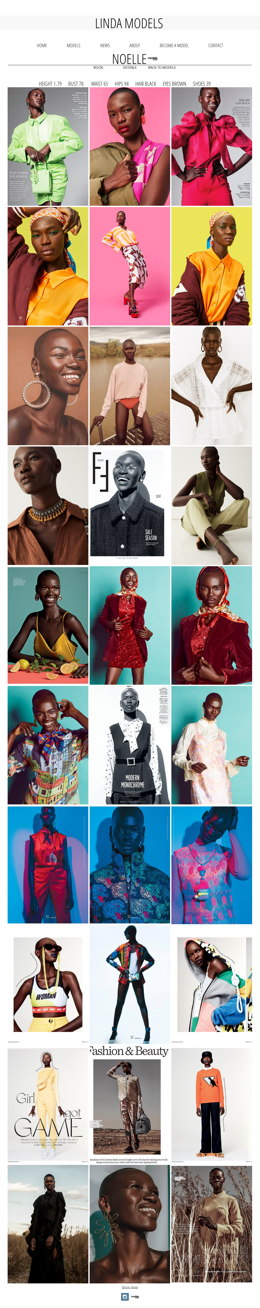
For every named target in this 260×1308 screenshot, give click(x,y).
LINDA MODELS (129, 22)
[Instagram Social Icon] (125, 1297)
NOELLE (129, 58)
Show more (130, 1287)
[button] (98, 67)
